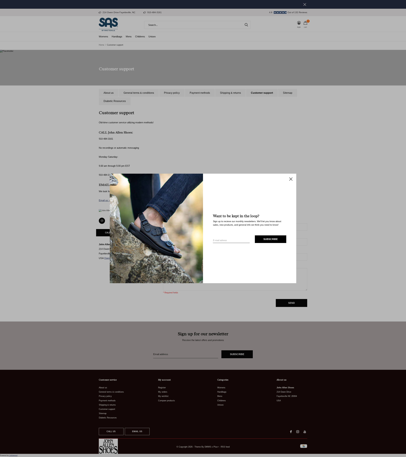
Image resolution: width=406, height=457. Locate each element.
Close (290, 179)
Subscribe (270, 239)
